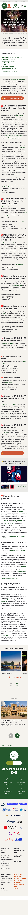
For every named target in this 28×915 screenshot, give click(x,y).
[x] (15, 772)
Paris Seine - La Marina (8, 59)
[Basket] (21, 6)
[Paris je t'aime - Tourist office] (4, 6)
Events (3, 852)
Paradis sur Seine (20, 123)
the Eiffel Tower (14, 139)
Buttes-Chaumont (17, 520)
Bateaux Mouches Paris (7, 673)
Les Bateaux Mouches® (8, 61)
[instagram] (7, 769)
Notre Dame (14, 214)
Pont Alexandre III (8, 523)
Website (9, 763)
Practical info (18, 859)
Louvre (8, 214)
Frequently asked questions (9, 71)
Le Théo (4, 64)
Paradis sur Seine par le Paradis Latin (12, 57)
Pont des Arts (22, 522)
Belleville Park (4, 520)
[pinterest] (17, 769)
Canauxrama (5, 70)
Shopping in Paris (5, 863)
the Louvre (20, 135)
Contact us (17, 861)
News (15, 852)
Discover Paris (5, 848)
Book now (16, 677)
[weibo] (12, 772)
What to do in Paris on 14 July (10, 578)
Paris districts (5, 865)
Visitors (16, 763)
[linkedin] (10, 769)
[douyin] (24, 769)
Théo (4, 313)
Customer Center (6, 882)
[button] (20, 487)
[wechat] (21, 769)
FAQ (2, 884)
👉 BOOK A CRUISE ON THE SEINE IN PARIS (12, 98)
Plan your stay (5, 855)
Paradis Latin (19, 115)
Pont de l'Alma (19, 264)
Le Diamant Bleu (6, 63)
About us (16, 848)
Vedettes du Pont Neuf (9, 404)
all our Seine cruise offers (14, 609)
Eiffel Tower (8, 382)
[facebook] (3, 769)
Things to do (4, 850)
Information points (19, 850)
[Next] (17, 685)
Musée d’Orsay (5, 137)
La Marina (3, 207)
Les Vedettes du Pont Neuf (9, 68)
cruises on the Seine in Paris (18, 79)
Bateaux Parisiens (8, 343)
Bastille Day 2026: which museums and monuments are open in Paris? (11, 721)
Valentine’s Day (5, 600)
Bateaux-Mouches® (8, 243)
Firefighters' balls (21, 571)
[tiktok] (14, 769)
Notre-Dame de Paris (11, 135)
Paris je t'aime (4, 635)
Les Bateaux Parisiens (8, 66)
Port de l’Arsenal (8, 187)
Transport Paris (5, 868)
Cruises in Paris (5, 857)
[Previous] (11, 685)
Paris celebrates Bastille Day (7, 745)
